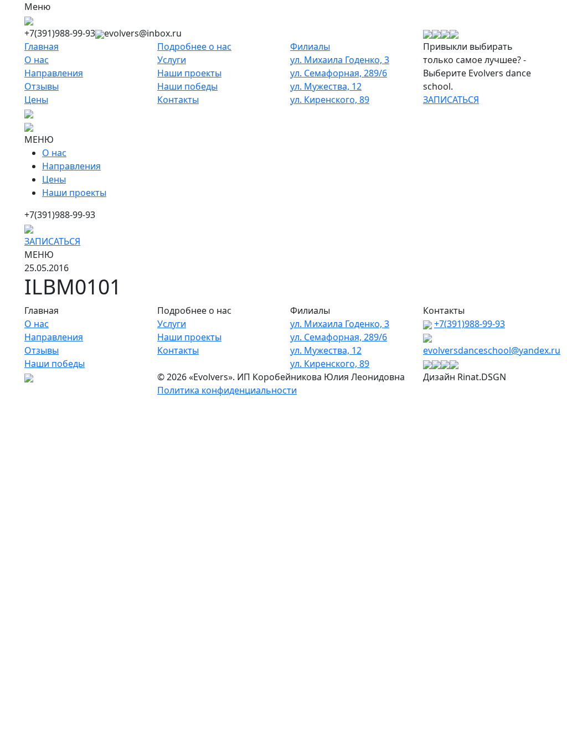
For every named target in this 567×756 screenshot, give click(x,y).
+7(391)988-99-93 (469, 324)
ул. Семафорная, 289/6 (338, 73)
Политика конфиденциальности (227, 390)
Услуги (171, 60)
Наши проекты (189, 73)
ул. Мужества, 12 (326, 86)
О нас (36, 60)
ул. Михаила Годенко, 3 (339, 60)
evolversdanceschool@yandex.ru (491, 350)
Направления (53, 73)
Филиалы (310, 46)
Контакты (178, 100)
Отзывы (41, 86)
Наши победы (187, 86)
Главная (41, 46)
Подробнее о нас (194, 46)
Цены (36, 100)
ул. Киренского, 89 (329, 100)
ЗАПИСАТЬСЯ (451, 100)
